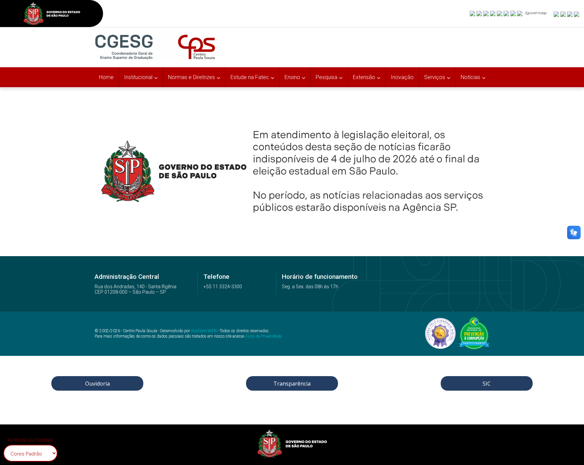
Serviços (434, 77)
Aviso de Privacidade (263, 336)
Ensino (292, 77)
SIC (487, 383)
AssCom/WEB (204, 330)
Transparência (292, 383)
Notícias (470, 77)
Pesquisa (326, 77)
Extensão (364, 77)
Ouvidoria (97, 383)
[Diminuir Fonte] (563, 14)
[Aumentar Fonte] (557, 14)
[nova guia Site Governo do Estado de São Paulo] (52, 14)
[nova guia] (577, 14)
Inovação (402, 77)
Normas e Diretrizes (191, 77)
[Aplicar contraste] (570, 14)
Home (106, 77)
